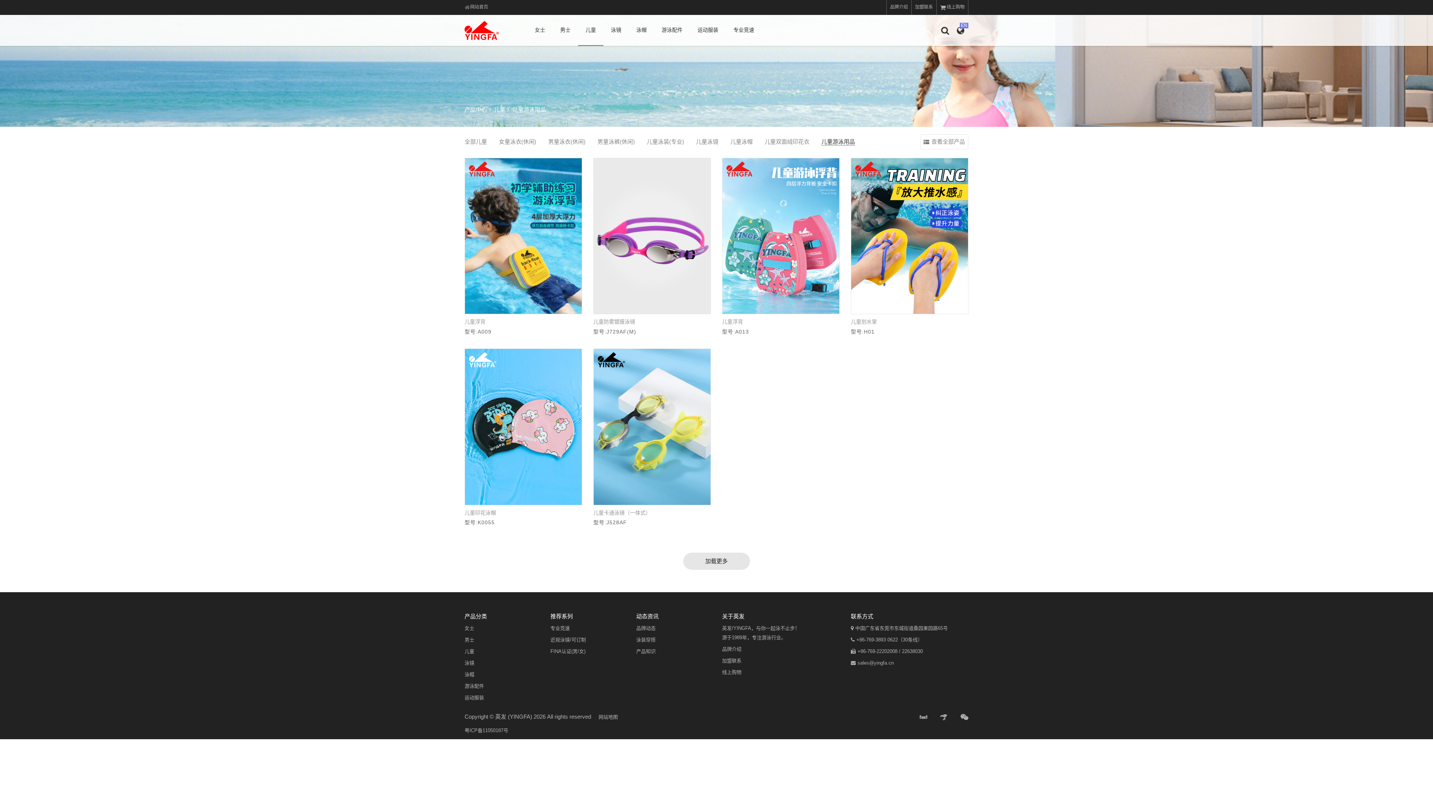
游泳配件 (672, 30)
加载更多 (716, 561)
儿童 (591, 30)
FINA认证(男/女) (568, 651)
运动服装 (707, 30)
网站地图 (608, 717)
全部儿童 (476, 141)
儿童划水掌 (864, 322)
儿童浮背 (475, 322)
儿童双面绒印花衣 (787, 141)
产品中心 (476, 109)
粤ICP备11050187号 (486, 730)
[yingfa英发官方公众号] (964, 717)
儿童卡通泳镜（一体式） (622, 513)
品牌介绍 (899, 7)
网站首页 (479, 7)
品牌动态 (646, 628)
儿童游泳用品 (838, 141)
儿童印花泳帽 (480, 513)
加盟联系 (924, 7)
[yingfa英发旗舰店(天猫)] (923, 717)
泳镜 (616, 30)
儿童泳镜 (707, 141)
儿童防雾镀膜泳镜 (614, 322)
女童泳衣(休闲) (517, 141)
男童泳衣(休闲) (567, 141)
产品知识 (646, 651)
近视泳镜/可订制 (568, 640)
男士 (565, 30)
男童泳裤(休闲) (616, 141)
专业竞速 (743, 30)
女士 (540, 30)
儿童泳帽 (741, 141)
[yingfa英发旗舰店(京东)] (944, 717)
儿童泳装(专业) (665, 141)
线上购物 (956, 7)
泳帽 (641, 30)
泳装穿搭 (646, 640)
